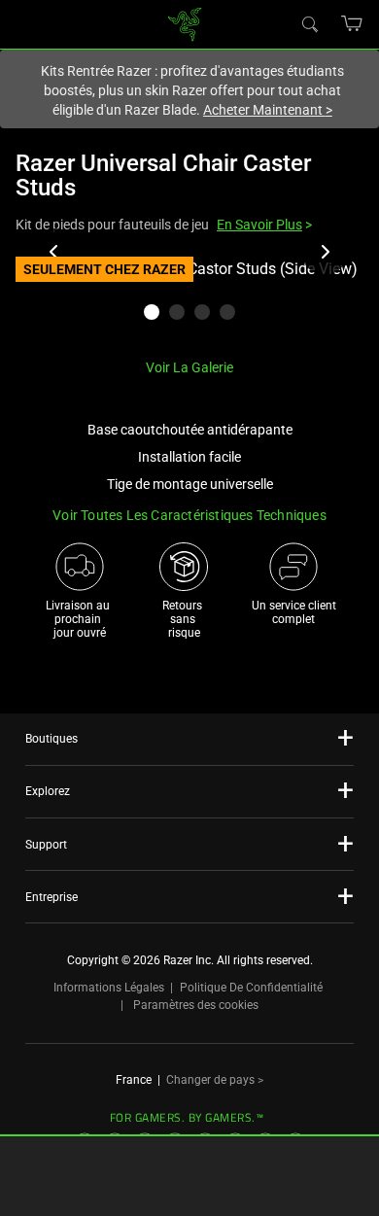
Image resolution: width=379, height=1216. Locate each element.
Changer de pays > (214, 1080)
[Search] (309, 23)
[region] (189, 300)
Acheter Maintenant (267, 110)
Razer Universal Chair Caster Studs (163, 175)
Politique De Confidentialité (251, 987)
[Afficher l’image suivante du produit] (324, 251)
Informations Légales (108, 987)
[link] (185, 23)
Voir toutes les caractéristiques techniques (189, 515)
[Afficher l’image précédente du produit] (54, 251)
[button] (352, 23)
